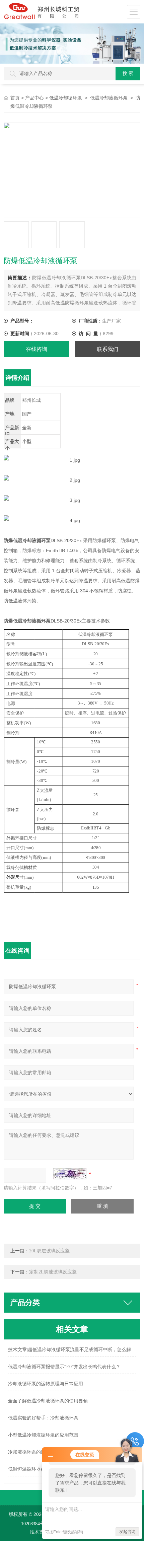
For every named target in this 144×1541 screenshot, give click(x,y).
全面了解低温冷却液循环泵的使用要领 (48, 1400)
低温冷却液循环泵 (109, 97)
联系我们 (107, 349)
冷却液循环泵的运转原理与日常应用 (45, 1383)
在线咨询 (36, 349)
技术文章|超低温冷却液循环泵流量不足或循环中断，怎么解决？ (72, 1349)
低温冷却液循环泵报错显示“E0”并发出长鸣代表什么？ (64, 1366)
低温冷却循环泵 (65, 97)
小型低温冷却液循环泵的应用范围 (43, 1435)
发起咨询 (127, 1531)
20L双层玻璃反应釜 (49, 1250)
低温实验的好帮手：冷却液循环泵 (43, 1417)
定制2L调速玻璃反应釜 (53, 1271)
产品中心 (34, 97)
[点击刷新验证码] (69, 1173)
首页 (15, 97)
